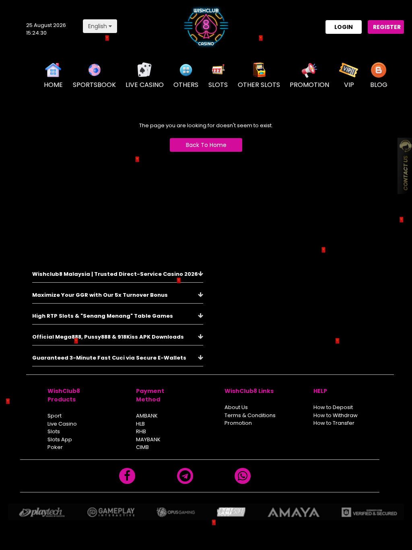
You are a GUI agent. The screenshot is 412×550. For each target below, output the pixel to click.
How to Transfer (333, 423)
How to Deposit (333, 407)
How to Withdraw (335, 415)
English (98, 26)
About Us (236, 407)
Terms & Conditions (250, 415)
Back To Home (206, 145)
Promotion (238, 423)
